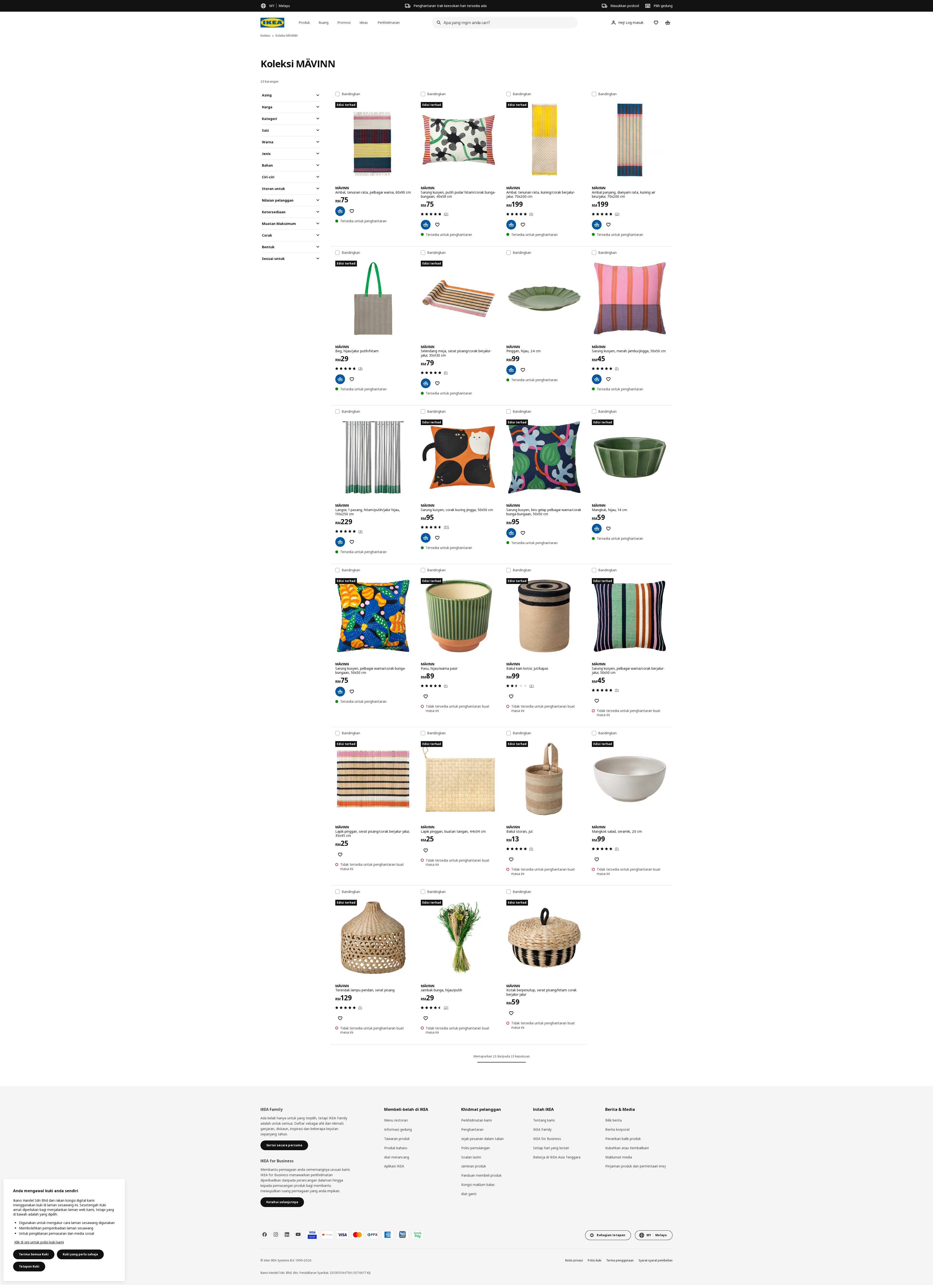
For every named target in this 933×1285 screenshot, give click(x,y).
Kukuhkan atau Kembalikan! (627, 1148)
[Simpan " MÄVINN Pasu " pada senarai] (426, 696)
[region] (64, 1230)
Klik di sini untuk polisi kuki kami (39, 1242)
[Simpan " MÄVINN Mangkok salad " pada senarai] (597, 859)
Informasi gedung (398, 1129)
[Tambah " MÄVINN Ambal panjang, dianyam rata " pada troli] (597, 225)
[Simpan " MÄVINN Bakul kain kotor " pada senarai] (511, 696)
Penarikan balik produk (623, 1138)
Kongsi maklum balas (478, 1184)
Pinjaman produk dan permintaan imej (635, 1166)
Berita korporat (617, 1129)
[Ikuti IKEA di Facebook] (264, 1234)
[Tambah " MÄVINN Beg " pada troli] (340, 379)
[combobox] (503, 22)
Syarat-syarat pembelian (656, 1260)
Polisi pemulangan (475, 1148)
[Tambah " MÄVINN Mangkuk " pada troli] (597, 528)
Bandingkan (351, 94)
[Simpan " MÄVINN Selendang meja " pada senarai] (437, 383)
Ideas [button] (363, 22)
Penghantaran (472, 1129)
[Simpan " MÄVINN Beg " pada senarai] (352, 379)
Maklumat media (618, 1157)
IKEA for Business (547, 1138)
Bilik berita (613, 1120)
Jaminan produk (473, 1166)
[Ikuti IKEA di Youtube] (298, 1234)
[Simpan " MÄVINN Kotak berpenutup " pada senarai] (511, 1013)
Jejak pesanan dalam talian (482, 1138)
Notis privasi (574, 1260)
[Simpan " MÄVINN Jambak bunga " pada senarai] (426, 1018)
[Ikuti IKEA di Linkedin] (287, 1234)
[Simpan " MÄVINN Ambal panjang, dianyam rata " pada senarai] (608, 225)
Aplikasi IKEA (394, 1166)
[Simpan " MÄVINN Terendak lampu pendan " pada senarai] (340, 1018)
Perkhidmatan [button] (389, 22)
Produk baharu (395, 1148)
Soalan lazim (471, 1157)
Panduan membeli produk (481, 1175)
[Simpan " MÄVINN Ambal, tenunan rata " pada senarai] (352, 211)
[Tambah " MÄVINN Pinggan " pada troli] (511, 370)
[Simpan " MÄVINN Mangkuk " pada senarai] (608, 528)
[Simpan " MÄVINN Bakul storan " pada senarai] (511, 859)
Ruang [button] (323, 22)
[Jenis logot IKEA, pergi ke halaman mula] (272, 22)
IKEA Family (542, 1129)
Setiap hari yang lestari (551, 1148)
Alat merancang (396, 1157)
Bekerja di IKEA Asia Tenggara (556, 1157)
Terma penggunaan (620, 1260)
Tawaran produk (397, 1138)
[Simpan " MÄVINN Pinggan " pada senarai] (523, 370)
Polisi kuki (594, 1260)
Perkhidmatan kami (476, 1120)
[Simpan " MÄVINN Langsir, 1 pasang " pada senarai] (352, 542)
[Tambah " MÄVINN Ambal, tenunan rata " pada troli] (340, 211)
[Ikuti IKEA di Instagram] (276, 1234)
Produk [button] (304, 22)
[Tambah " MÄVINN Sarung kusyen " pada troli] (426, 225)
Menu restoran (396, 1120)
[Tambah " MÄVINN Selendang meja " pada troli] (426, 383)
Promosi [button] (344, 22)
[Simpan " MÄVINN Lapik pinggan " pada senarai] (340, 854)
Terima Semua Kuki (34, 1254)
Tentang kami (544, 1120)
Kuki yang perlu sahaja (80, 1254)
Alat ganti (468, 1193)
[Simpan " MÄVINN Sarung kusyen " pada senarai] (437, 225)
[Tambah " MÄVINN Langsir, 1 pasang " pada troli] (340, 542)
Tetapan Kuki (29, 1266)
